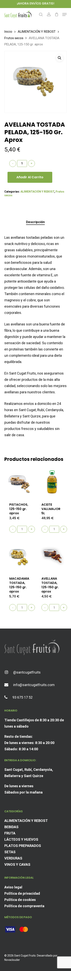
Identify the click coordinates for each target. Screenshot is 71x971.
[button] (64, 14)
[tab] (35, 222)
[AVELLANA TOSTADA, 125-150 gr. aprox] (52, 556)
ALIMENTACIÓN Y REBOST (37, 31)
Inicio (8, 31)
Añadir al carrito (29, 177)
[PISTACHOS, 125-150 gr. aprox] (20, 482)
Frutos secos (13, 38)
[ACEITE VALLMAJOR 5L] (52, 482)
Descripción (35, 222)
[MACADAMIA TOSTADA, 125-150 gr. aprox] (20, 556)
